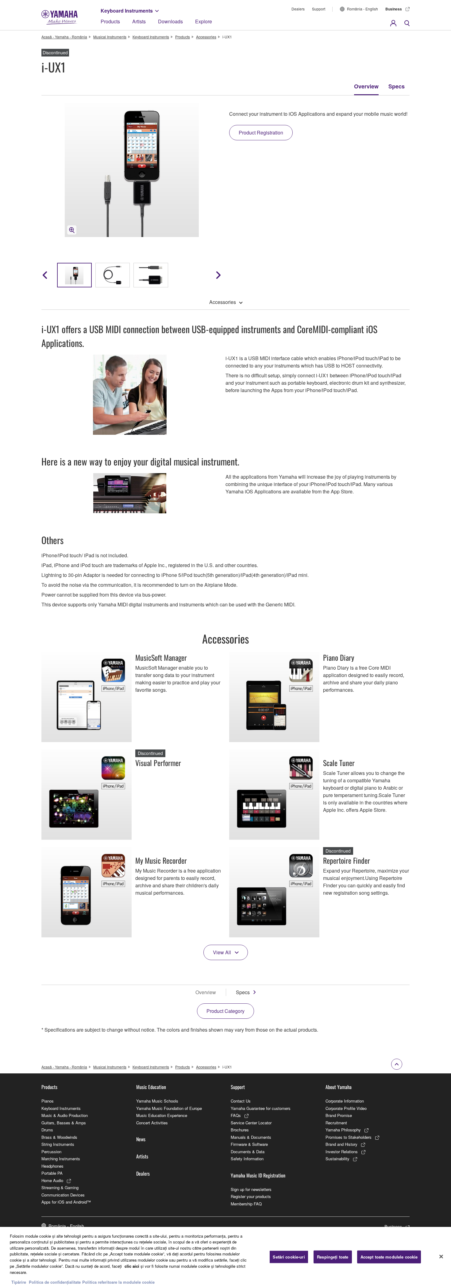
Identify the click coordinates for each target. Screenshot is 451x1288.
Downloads (170, 21)
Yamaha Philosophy (343, 1130)
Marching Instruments (60, 1159)
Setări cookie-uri (289, 1257)
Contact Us (241, 1101)
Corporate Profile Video (346, 1108)
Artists (139, 21)
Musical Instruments (109, 36)
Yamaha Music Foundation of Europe (169, 1108)
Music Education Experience (161, 1115)
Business (393, 9)
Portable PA (52, 1173)
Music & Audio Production (64, 1115)
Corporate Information (345, 1101)
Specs (396, 86)
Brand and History (341, 1144)
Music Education (151, 1087)
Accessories (206, 36)
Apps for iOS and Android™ (66, 1202)
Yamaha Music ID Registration (258, 1175)
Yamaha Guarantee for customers (261, 1108)
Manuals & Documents (251, 1137)
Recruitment (336, 1123)
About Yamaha (339, 1087)
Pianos (47, 1101)
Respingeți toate (332, 1257)
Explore (203, 21)
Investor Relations (342, 1151)
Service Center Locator (251, 1123)
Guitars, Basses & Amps (63, 1123)
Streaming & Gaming (60, 1187)
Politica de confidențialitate (55, 1282)
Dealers (298, 8)
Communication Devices (63, 1195)
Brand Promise (339, 1115)
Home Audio (52, 1180)
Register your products (251, 1196)
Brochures (240, 1130)
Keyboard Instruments (127, 10)
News (140, 1139)
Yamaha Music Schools (157, 1101)
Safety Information (247, 1159)
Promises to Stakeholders (349, 1137)
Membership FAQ (246, 1204)
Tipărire (18, 1282)
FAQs (236, 1115)
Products (110, 21)
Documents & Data (247, 1151)
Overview (366, 86)
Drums (47, 1130)
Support (318, 8)
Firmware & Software (249, 1144)
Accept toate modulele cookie (389, 1257)
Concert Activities (152, 1123)
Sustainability (337, 1159)
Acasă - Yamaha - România (64, 36)
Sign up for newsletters (251, 1189)
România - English (362, 8)
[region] (225, 1257)
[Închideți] (441, 1256)
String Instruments (57, 1144)
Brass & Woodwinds (59, 1137)
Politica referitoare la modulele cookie (118, 1282)
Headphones (52, 1166)
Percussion (51, 1151)
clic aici (132, 1266)
